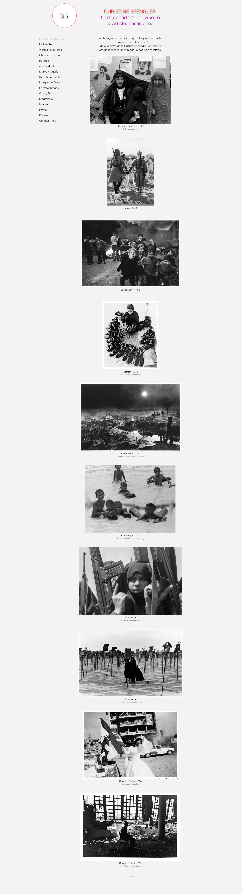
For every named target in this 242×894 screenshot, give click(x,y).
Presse (43, 115)
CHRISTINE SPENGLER (129, 11)
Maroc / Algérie (48, 71)
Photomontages (49, 88)
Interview (44, 104)
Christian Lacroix (49, 55)
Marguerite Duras (50, 82)
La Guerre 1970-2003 (52, 38)
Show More (130, 876)
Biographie (46, 99)
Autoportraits (47, 66)
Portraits (44, 60)
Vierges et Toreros (50, 49)
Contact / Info (47, 120)
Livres (43, 109)
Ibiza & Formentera (51, 77)
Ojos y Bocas (47, 93)
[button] (130, 96)
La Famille (45, 44)
